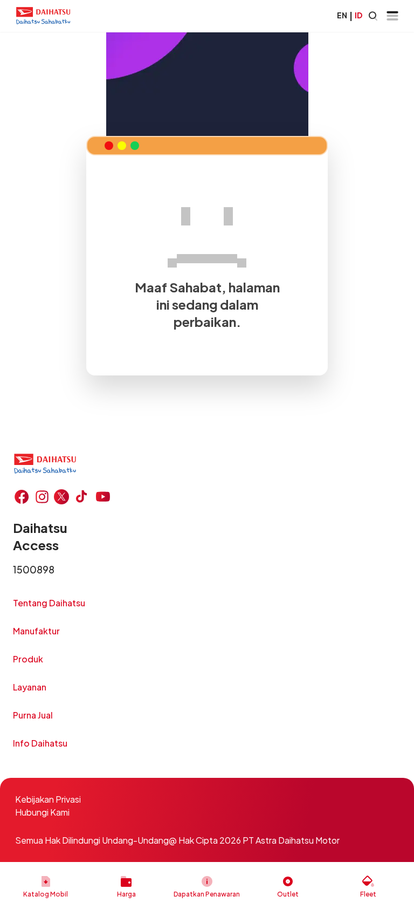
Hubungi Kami (42, 812)
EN (342, 15)
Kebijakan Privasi (48, 799)
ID (358, 15)
